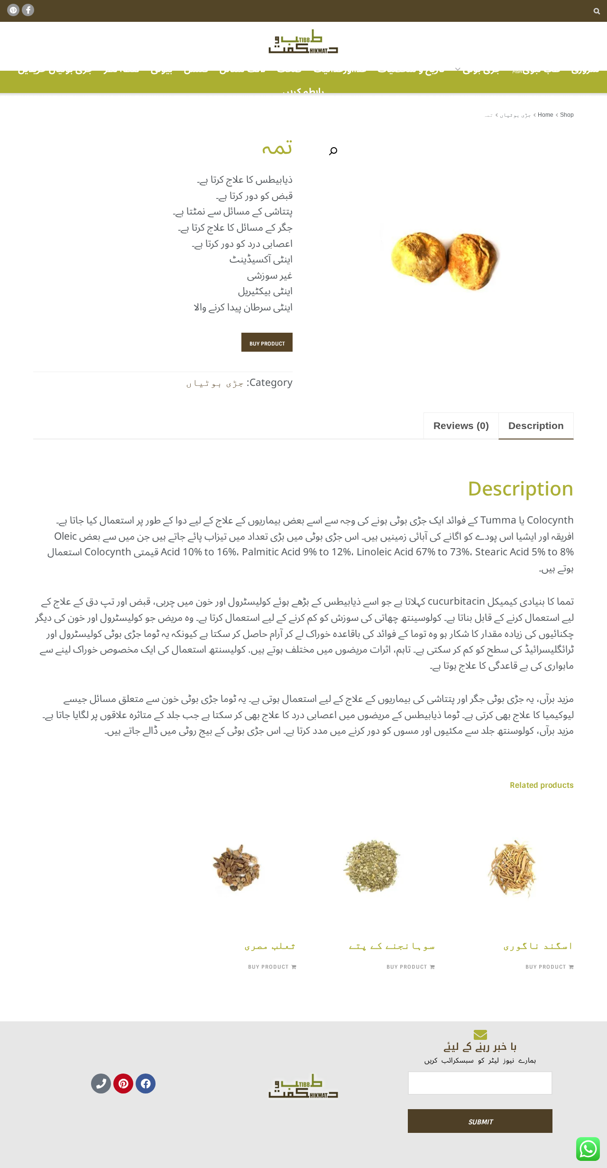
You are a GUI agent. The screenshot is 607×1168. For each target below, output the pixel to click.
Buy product (267, 343)
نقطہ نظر (121, 69)
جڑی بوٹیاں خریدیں (55, 69)
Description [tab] (536, 425)
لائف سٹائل (243, 69)
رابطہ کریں (303, 91)
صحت (289, 69)
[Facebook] (146, 1083)
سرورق (585, 69)
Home (545, 115)
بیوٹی (162, 69)
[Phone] (101, 1083)
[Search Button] (597, 11)
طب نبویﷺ (536, 69)
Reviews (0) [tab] (461, 425)
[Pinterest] (123, 1083)
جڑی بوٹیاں (515, 115)
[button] (332, 151)
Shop (567, 115)
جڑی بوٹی (482, 69)
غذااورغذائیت (340, 69)
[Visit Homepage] (303, 41)
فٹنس (196, 69)
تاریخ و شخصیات (411, 69)
